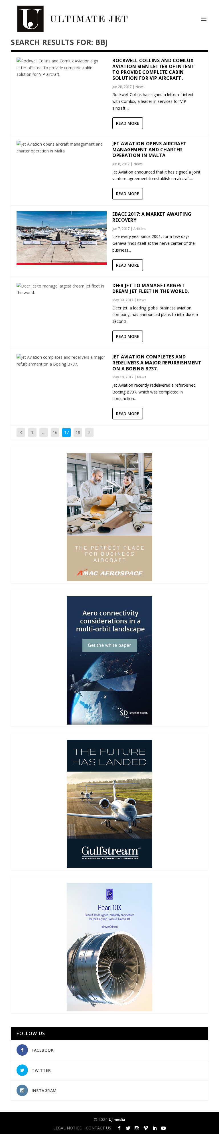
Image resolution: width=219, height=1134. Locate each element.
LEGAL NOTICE (67, 1128)
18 (78, 432)
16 (55, 432)
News (139, 86)
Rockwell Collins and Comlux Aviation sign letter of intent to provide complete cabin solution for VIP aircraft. (153, 69)
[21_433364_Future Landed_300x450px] (109, 866)
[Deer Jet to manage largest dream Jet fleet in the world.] (62, 289)
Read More (127, 123)
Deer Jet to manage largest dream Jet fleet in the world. (151, 288)
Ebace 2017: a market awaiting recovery (152, 217)
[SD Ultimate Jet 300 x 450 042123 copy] (109, 723)
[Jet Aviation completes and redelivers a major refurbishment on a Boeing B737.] (62, 361)
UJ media (117, 1119)
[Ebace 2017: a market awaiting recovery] (62, 238)
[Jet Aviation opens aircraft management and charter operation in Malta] (62, 147)
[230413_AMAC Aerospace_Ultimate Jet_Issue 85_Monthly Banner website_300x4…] (109, 579)
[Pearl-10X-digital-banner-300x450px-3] (109, 1009)
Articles (139, 228)
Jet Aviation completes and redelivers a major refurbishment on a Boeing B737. (156, 363)
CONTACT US (98, 1128)
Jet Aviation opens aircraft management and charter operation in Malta (149, 149)
